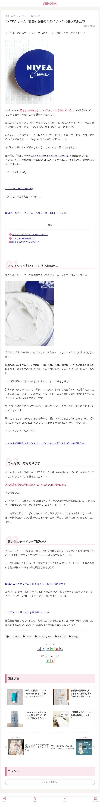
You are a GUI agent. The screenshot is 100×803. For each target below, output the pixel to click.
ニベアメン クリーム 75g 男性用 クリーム (27, 612)
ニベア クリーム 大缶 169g (19, 188)
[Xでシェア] (39, 649)
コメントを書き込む (50, 782)
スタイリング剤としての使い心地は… (30, 234)
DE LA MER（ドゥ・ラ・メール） (51, 155)
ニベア (28, 636)
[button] (61, 649)
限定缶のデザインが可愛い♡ (25, 242)
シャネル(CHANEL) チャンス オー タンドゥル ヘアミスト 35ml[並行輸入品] (45, 443)
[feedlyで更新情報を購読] (48, 661)
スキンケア (14, 636)
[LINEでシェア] (52, 649)
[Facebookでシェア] (43, 649)
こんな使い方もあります (23, 238)
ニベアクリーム (44, 636)
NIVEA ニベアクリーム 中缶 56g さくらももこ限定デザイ (35, 583)
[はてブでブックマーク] (48, 649)
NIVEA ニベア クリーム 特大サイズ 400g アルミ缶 (36, 213)
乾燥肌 (74, 636)
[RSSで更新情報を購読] (52, 661)
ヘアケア (61, 636)
